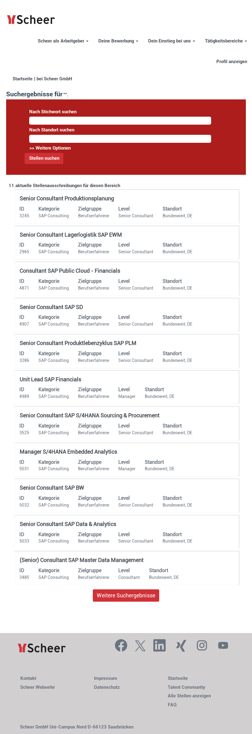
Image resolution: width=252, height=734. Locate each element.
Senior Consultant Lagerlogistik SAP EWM (71, 234)
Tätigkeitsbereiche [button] (224, 41)
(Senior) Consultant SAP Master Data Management (82, 560)
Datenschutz (107, 687)
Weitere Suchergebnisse (126, 595)
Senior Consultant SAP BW (52, 487)
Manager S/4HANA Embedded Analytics (68, 451)
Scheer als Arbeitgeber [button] (61, 41)
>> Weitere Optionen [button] (50, 148)
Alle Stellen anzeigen (189, 696)
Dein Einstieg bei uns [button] (170, 41)
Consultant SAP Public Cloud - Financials (70, 270)
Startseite (23, 79)
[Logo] (41, 648)
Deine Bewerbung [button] (116, 41)
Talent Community (186, 687)
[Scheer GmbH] (31, 19)
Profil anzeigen (231, 61)
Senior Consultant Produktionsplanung (67, 198)
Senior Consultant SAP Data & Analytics (68, 524)
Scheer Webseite (37, 687)
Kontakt (28, 678)
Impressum (105, 678)
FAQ (172, 705)
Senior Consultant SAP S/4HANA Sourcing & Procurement (89, 415)
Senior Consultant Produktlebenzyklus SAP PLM (78, 343)
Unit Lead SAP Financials (50, 379)
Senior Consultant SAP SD (51, 307)
